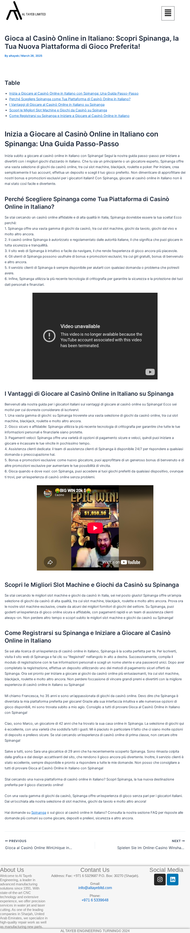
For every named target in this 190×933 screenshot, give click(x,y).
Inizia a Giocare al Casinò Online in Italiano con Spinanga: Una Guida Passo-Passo (74, 93)
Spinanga (38, 812)
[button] (168, 13)
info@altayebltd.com (95, 888)
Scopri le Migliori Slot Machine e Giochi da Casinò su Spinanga (58, 110)
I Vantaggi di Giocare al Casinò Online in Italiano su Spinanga (56, 105)
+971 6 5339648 (95, 900)
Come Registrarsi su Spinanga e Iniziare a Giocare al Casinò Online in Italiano (69, 116)
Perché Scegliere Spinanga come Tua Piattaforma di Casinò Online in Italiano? (69, 99)
